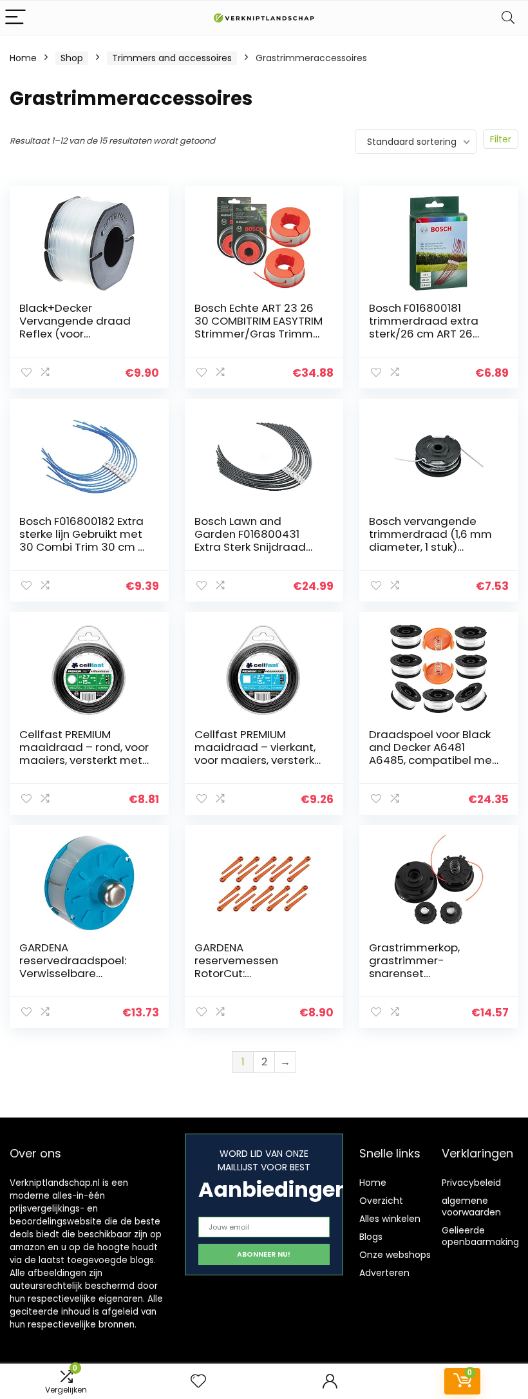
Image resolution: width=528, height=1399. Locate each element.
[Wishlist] (198, 1381)
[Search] (508, 18)
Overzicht (381, 1200)
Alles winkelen (389, 1218)
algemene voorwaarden (471, 1206)
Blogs (370, 1236)
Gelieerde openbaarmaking (480, 1236)
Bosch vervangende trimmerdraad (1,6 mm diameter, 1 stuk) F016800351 (430, 540)
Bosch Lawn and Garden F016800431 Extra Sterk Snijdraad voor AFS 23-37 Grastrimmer (250, 546)
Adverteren (384, 1272)
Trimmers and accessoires (172, 58)
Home (23, 58)
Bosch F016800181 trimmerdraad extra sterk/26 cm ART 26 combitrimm (423, 327)
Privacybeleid (471, 1182)
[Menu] (15, 18)
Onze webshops (395, 1254)
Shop (72, 58)
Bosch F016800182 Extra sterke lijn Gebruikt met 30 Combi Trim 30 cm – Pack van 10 (82, 540)
